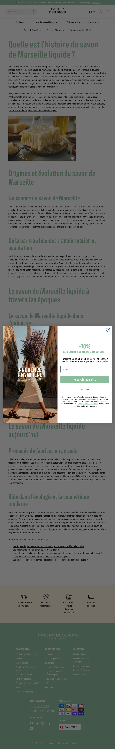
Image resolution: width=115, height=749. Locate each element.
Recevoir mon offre (84, 379)
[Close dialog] (108, 329)
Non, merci (85, 389)
